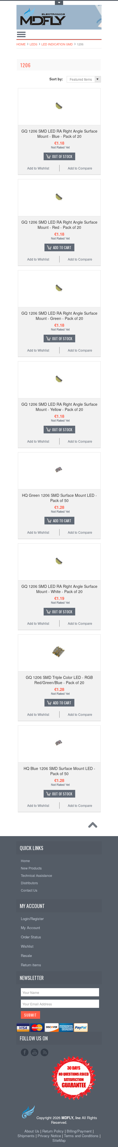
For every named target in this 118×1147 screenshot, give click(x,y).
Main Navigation (21, 34)
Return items (31, 964)
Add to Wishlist (38, 168)
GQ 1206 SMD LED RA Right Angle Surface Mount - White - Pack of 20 (59, 588)
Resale (26, 955)
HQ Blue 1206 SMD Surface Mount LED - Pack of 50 (59, 771)
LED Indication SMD (57, 44)
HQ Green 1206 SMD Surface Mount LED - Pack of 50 (59, 497)
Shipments (26, 1135)
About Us (31, 1131)
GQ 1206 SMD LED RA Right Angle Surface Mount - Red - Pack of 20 (59, 224)
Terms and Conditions (82, 1135)
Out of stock (62, 156)
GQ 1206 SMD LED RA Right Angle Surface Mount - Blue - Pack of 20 (59, 133)
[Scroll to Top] (94, 826)
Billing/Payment (79, 1131)
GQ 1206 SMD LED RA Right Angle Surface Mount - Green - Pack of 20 (59, 315)
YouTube (34, 1052)
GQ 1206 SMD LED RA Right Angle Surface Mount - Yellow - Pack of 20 (59, 406)
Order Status (31, 936)
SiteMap (59, 1140)
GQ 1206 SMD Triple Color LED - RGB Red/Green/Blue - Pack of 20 (59, 680)
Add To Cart (62, 247)
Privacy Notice (49, 1135)
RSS (44, 1052)
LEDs (33, 44)
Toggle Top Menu (59, 3)
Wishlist (27, 946)
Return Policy (53, 1131)
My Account (30, 927)
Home (21, 44)
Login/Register (32, 918)
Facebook (25, 1052)
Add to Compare (80, 168)
